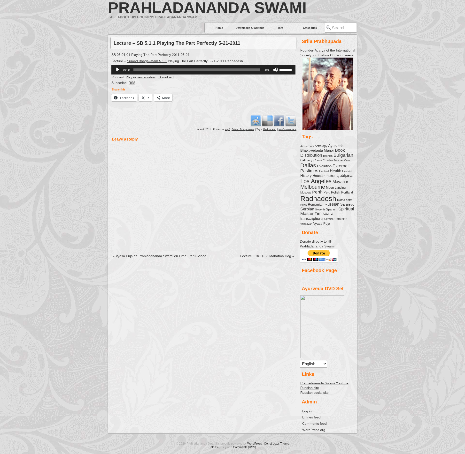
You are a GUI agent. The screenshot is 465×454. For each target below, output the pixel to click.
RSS (132, 83)
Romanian (316, 204)
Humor (330, 176)
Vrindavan (306, 223)
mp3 (227, 129)
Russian (332, 204)
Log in (307, 411)
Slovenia (320, 209)
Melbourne (312, 187)
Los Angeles (316, 181)
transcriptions (311, 218)
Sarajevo (347, 204)
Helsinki (346, 171)
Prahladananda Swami (207, 7)
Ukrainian (340, 219)
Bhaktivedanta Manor (317, 150)
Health (335, 171)
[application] (203, 69)
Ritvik (303, 204)
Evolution (324, 166)
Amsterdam (307, 146)
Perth (317, 192)
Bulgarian (343, 155)
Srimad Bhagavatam (243, 129)
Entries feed (311, 417)
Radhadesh (269, 129)
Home (219, 27)
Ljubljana (344, 175)
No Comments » (287, 129)
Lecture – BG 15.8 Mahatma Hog (267, 256)
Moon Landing (336, 187)
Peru (327, 192)
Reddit (256, 121)
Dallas (308, 165)
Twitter (290, 121)
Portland (347, 192)
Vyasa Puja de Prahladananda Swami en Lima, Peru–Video (159, 256)
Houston (319, 176)
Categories (310, 27)
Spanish (331, 209)
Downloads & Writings (250, 27)
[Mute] (275, 69)
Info (280, 27)
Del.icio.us (267, 121)
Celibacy (306, 160)
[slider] (286, 69)
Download (166, 77)
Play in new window (140, 77)
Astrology (321, 146)
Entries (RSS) (217, 447)
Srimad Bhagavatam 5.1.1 (147, 61)
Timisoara (324, 213)
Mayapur (340, 181)
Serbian (307, 209)
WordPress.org (313, 430)
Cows (317, 160)
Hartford (324, 171)
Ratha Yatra (345, 199)
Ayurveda (335, 146)
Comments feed (314, 423)
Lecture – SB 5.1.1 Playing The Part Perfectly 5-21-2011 (177, 43)
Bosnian (328, 155)
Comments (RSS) (244, 447)
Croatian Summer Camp (337, 160)
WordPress (254, 443)
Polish (335, 192)
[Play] (117, 69)
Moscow (305, 192)
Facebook (279, 121)
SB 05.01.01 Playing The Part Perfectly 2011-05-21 (150, 55)
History (306, 175)
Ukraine (328, 218)
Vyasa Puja (321, 223)
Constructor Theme (276, 443)
